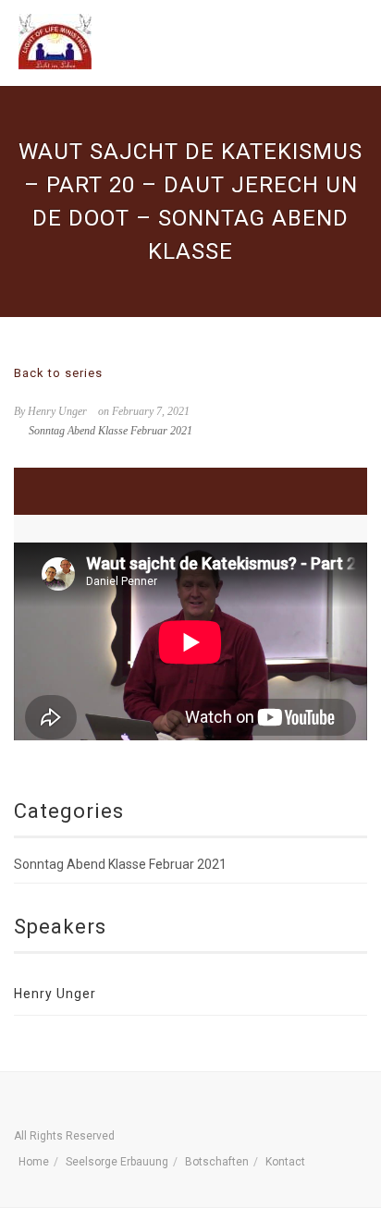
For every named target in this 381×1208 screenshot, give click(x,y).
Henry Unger (55, 993)
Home (33, 1161)
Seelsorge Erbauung (117, 1161)
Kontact (285, 1161)
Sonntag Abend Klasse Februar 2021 (110, 430)
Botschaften (217, 1161)
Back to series (58, 373)
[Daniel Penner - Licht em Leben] (55, 41)
